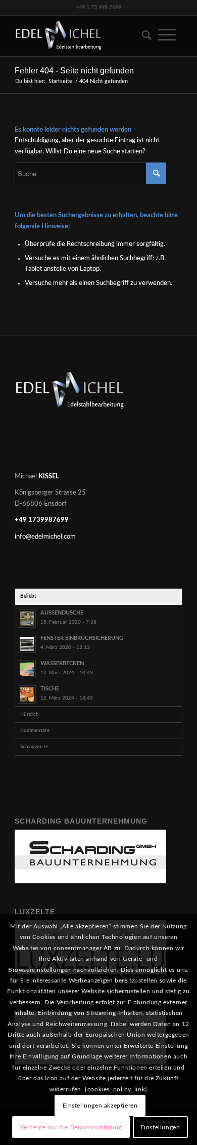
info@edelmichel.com (45, 537)
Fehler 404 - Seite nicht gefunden (74, 70)
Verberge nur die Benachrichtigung (71, 1127)
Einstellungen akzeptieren (100, 1105)
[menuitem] (143, 35)
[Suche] (143, 35)
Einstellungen (160, 1127)
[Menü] (167, 35)
